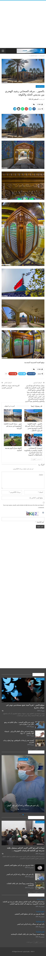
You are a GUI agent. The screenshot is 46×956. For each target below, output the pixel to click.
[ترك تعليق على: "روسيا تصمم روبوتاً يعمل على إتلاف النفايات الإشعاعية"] (18, 809)
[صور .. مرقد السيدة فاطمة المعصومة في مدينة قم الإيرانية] (13, 415)
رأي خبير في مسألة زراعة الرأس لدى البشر (20, 874)
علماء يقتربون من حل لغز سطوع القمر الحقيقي (19, 865)
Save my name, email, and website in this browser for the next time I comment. (23, 506)
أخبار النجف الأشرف (15, 435)
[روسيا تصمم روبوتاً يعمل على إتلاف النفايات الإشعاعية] (23, 783)
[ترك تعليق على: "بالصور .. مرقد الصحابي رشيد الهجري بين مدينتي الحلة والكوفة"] (34, 104)
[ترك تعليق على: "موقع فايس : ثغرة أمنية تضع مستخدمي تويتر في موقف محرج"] (2, 711)
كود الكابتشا (40, 522)
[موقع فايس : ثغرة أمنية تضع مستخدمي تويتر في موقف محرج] (23, 690)
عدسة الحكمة (40, 86)
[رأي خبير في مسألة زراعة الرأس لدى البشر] (39, 876)
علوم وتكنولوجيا (23, 759)
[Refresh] (43, 512)
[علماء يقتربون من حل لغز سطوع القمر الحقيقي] (39, 867)
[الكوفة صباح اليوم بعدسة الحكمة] (13, 440)
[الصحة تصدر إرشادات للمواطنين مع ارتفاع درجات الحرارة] (39, 743)
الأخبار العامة (40, 679)
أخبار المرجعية (40, 822)
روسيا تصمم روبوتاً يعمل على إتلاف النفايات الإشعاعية (27, 934)
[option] (23, 784)
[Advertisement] (23, 24)
